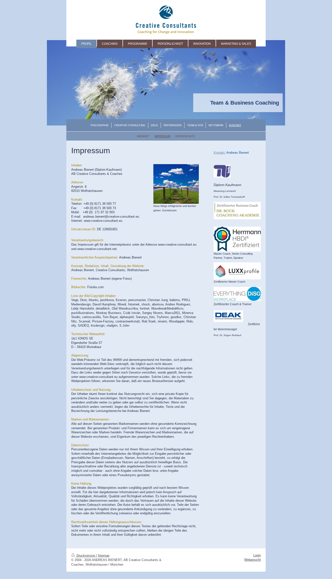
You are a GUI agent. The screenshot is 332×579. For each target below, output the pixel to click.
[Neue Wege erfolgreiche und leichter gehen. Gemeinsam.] (176, 184)
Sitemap (103, 555)
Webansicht (252, 559)
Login (257, 555)
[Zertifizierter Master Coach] (237, 270)
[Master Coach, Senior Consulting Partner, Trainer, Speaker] (237, 239)
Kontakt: (220, 152)
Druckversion (86, 555)
